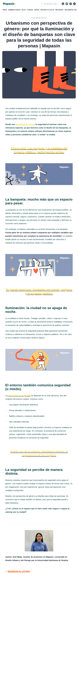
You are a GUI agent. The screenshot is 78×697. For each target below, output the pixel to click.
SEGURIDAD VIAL (71, 10)
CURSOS (30, 10)
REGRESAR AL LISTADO (19, 571)
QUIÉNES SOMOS (14, 10)
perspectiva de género (24, 124)
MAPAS (36, 10)
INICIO (5, 10)
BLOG (24, 10)
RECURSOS (59, 10)
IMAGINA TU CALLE (47, 10)
